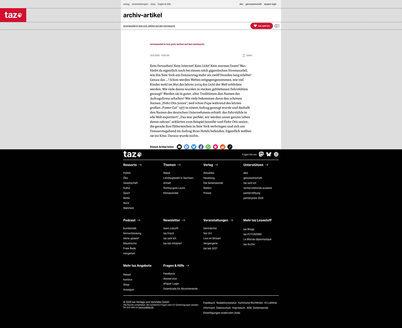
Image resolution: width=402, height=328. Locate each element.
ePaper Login (171, 283)
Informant (209, 307)
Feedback (169, 273)
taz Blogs (248, 229)
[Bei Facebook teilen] (201, 146)
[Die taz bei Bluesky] (268, 156)
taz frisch (168, 233)
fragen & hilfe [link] (164, 4)
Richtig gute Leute (174, 188)
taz (132, 154)
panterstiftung (251, 193)
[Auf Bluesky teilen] (193, 146)
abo (245, 173)
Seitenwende (260, 307)
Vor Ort (207, 233)
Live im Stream (212, 238)
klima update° (131, 238)
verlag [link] (126, 4)
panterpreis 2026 (253, 198)
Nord (126, 203)
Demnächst (210, 228)
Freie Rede (129, 248)
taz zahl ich (249, 183)
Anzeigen (128, 289)
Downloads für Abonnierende (180, 288)
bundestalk (129, 228)
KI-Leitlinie (270, 302)
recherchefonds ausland (257, 188)
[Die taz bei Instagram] (276, 156)
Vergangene (210, 243)
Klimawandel (170, 193)
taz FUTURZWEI (252, 234)
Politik (127, 173)
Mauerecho (130, 243)
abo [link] (241, 4)
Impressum (239, 307)
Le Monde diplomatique (257, 239)
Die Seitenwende (213, 183)
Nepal (166, 173)
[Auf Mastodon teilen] (186, 146)
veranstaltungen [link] (140, 4)
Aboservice (170, 278)
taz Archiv (249, 244)
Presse (207, 193)
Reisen (127, 274)
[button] (277, 26)
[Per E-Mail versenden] (179, 146)
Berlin (126, 198)
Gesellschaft (130, 183)
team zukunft (170, 228)
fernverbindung (132, 233)
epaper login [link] (270, 4)
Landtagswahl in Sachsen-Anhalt (178, 180)
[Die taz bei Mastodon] (261, 156)
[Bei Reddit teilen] (222, 146)
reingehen (129, 253)
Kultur (126, 188)
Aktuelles (208, 173)
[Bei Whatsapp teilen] (208, 146)
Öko (125, 178)
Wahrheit (128, 208)
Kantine (127, 279)
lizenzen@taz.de (146, 307)
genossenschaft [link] (254, 4)
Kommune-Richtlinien (251, 302)
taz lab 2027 (210, 248)
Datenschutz (223, 307)
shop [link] (152, 4)
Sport (126, 193)
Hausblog (209, 178)
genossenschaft (252, 178)
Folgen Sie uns (249, 154)
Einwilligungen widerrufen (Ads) (221, 313)
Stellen (207, 188)
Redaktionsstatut (226, 302)
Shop (126, 284)
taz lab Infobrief (172, 243)
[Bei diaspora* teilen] (215, 146)
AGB (249, 307)
